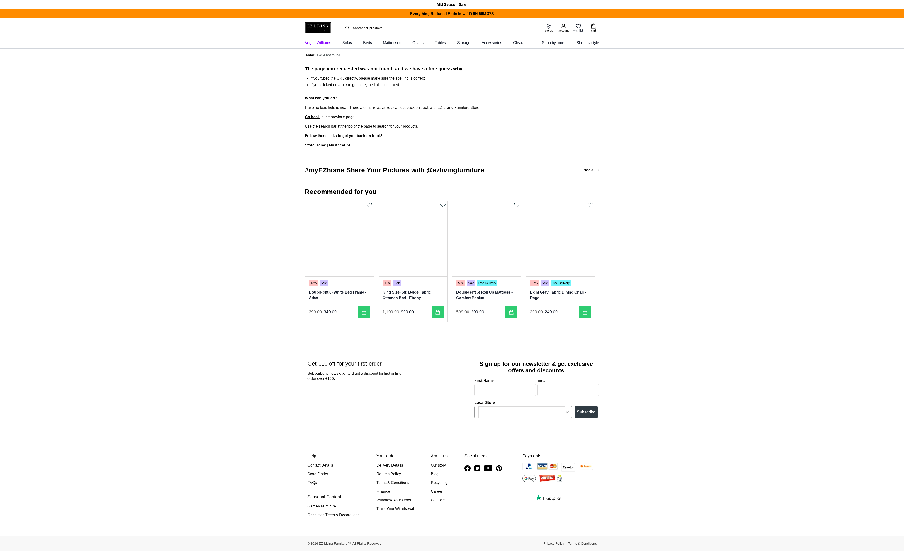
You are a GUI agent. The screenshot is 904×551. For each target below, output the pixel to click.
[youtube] (488, 468)
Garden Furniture (321, 506)
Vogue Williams (318, 43)
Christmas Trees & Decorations (333, 515)
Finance (383, 491)
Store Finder (317, 474)
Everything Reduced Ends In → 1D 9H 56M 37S (452, 14)
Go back (312, 117)
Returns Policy (388, 474)
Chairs (418, 43)
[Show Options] (567, 412)
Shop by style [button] (588, 43)
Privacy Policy (554, 543)
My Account (339, 145)
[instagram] (477, 468)
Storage (463, 43)
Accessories (492, 43)
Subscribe (586, 412)
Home (310, 55)
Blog (435, 474)
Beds (367, 43)
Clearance (522, 43)
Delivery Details (389, 465)
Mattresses (392, 43)
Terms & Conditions (392, 483)
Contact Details (320, 465)
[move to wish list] (370, 205)
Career (436, 491)
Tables (440, 43)
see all (589, 170)
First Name (484, 380)
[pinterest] (499, 468)
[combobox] (521, 412)
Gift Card (438, 500)
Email (542, 380)
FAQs (312, 483)
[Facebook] (467, 468)
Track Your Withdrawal (395, 509)
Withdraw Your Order (393, 500)
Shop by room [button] (553, 43)
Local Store (484, 403)
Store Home (315, 145)
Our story (438, 465)
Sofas (347, 43)
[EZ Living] (318, 27)
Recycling (439, 483)
